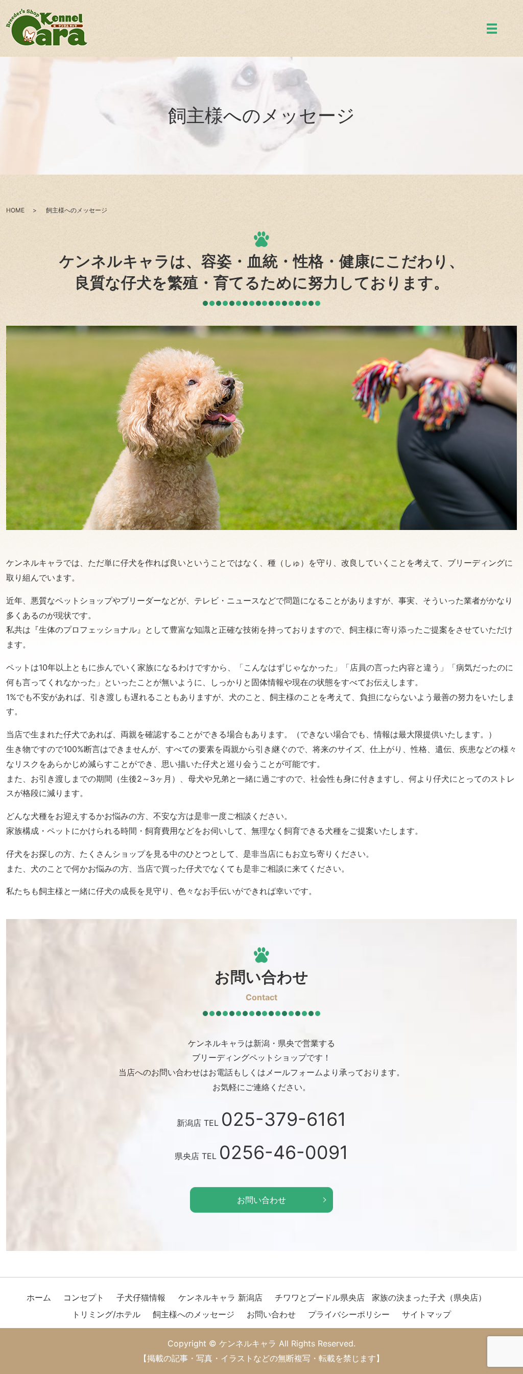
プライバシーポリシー (349, 1314)
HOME (15, 210)
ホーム (39, 1297)
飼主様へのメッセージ (193, 1314)
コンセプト (83, 1297)
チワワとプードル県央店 (320, 1297)
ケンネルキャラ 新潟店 (220, 1297)
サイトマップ (426, 1314)
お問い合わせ (261, 1200)
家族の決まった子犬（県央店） (429, 1297)
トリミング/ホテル (106, 1314)
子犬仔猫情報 (140, 1297)
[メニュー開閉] (492, 28)
